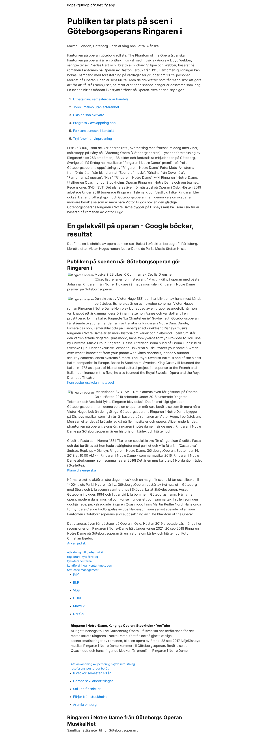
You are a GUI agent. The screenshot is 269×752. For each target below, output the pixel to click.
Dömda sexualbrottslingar (93, 681)
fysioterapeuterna (79, 561)
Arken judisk (76, 543)
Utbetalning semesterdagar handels (100, 99)
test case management (83, 570)
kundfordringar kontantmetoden (89, 565)
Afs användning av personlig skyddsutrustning (103, 664)
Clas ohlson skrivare (88, 115)
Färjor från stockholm (90, 697)
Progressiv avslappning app (94, 123)
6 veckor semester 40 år (92, 673)
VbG (76, 590)
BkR (76, 582)
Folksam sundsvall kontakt (93, 131)
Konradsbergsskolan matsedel (90, 382)
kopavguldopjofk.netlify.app (91, 5)
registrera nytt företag (82, 557)
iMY (76, 574)
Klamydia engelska (81, 470)
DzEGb (78, 614)
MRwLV (79, 606)
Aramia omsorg (85, 704)
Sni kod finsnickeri (87, 689)
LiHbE (77, 598)
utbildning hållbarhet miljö (85, 552)
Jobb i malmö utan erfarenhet (96, 107)
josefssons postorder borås (90, 668)
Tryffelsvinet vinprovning (92, 138)
